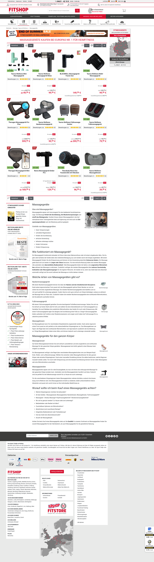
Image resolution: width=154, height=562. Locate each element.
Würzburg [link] (10, 495)
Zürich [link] (22, 517)
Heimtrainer (80, 499)
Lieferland (105, 1)
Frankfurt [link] (26, 485)
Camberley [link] (27, 500)
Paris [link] (11, 526)
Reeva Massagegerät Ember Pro (44, 172)
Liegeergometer (81, 497)
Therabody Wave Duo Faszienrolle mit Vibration (69, 172)
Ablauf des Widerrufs (63, 487)
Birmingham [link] (20, 500)
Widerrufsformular (48, 487)
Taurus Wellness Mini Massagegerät (19, 75)
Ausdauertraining (16, 16)
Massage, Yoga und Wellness (92, 16)
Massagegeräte (34, 28)
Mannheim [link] (27, 489)
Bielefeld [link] (24, 481)
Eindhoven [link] (31, 511)
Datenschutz (61, 480)
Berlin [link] (19, 481)
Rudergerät (80, 479)
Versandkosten (47, 485)
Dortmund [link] (28, 483)
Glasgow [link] (10, 502)
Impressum (19, 1)
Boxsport (79, 494)
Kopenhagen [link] (11, 531)
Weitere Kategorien (116, 16)
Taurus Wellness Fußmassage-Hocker (70, 123)
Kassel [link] (33, 487)
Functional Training (82, 508)
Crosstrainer (80, 473)
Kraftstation (80, 481)
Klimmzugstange (82, 514)
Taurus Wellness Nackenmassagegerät (44, 123)
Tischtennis (80, 486)
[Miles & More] (98, 458)
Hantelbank (80, 488)
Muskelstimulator (82, 516)
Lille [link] (9, 526)
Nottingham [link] (28, 502)
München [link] (33, 489)
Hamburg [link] (10, 487)
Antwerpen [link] (11, 522)
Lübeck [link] (22, 489)
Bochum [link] (29, 481)
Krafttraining (35, 16)
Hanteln (79, 492)
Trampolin (80, 484)
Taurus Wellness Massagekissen (95, 172)
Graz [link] (9, 506)
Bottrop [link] (10, 483)
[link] (11, 216)
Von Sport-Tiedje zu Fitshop (15, 443)
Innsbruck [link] (13, 506)
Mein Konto (121, 1)
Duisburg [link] (16, 485)
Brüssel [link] (16, 522)
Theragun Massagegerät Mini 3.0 (18, 172)
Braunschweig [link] (16, 483)
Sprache (113, 1)
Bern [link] (12, 517)
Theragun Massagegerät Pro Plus (19, 123)
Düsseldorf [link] (11, 485)
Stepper (79, 503)
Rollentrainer (80, 501)
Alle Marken (80, 522)
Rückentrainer (81, 512)
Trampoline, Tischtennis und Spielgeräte (61, 16)
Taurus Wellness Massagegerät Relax (44, 75)
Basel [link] (9, 517)
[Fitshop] (18, 10)
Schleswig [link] (18, 493)
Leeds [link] (15, 500)
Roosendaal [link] (11, 513)
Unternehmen (11, 1)
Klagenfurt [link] (20, 506)
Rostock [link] (28, 491)
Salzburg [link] (28, 506)
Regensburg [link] (21, 491)
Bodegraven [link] (18, 511)
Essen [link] (21, 485)
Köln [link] (14, 489)
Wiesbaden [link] (30, 493)
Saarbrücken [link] (11, 493)
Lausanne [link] (17, 517)
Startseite (8, 28)
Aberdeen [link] (10, 500)
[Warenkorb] (124, 10)
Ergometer (80, 475)
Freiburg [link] (31, 485)
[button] (104, 45)
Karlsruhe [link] (28, 487)
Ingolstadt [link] (22, 487)
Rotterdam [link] (18, 513)
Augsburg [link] (15, 481)
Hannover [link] (16, 487)
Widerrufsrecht (62, 485)
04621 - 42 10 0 (121, 65)
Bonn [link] (33, 481)
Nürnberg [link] (15, 491)
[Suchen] (77, 10)
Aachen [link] (10, 481)
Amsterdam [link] (11, 511)
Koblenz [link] (10, 489)
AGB (44, 480)
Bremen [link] (23, 483)
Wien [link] (33, 506)
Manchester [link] (21, 502)
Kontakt (30, 1)
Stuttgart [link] (23, 493)
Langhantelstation (82, 505)
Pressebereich (61, 495)
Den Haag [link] (24, 511)
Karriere (25, 1)
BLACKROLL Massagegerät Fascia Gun (69, 75)
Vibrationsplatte (81, 519)
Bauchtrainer (81, 510)
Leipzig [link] (18, 489)
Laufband (80, 477)
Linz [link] (24, 506)
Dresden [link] (34, 483)
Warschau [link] (10, 535)
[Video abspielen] (17, 362)
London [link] (15, 502)
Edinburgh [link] (34, 500)
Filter (30, 45)
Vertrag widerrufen (57, 471)
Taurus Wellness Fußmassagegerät (95, 123)
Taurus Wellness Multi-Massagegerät (95, 75)
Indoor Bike (80, 490)
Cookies (45, 483)
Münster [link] (10, 491)
